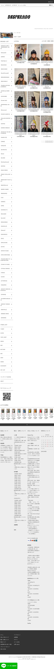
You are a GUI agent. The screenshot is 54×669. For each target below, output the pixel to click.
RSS (1, 649)
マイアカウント (17, 634)
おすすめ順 (44, 41)
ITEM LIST (15, 5)
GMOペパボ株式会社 (32, 657)
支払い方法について (5, 637)
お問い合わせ (17, 644)
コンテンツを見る (22, 5)
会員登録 (16, 637)
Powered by (20, 659)
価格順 (48, 41)
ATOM (4, 649)
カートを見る (17, 642)
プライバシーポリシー (5, 646)
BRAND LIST (8, 5)
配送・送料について (5, 639)
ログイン (16, 639)
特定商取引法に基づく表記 (6, 644)
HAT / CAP (18, 32)
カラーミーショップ (13, 657)
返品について (3, 642)
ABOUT (2, 381)
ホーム (2, 5)
